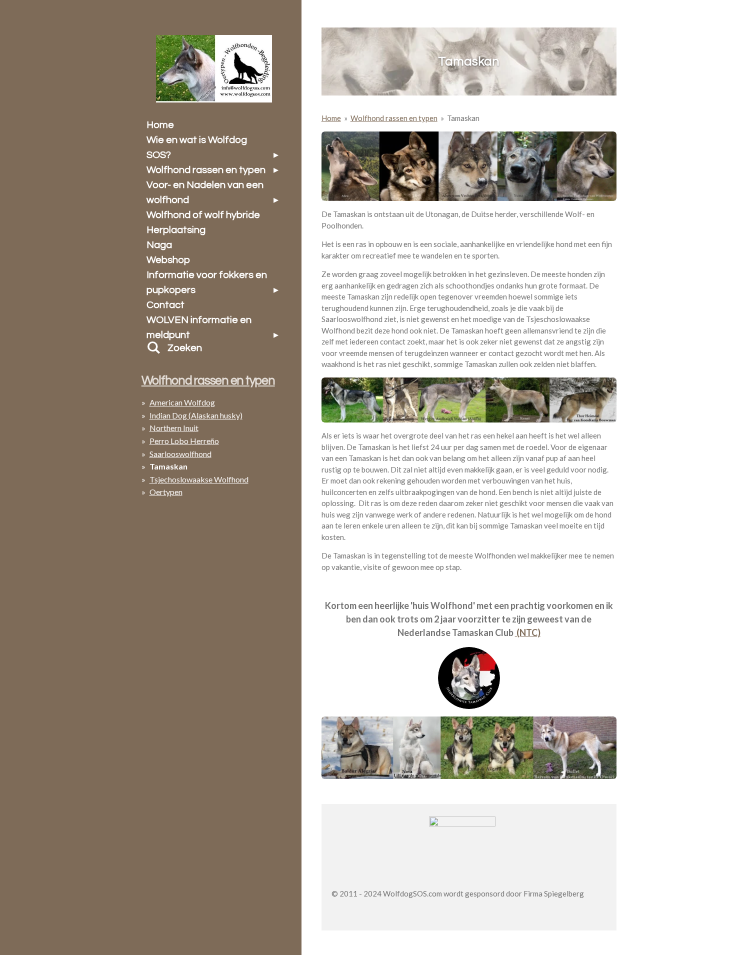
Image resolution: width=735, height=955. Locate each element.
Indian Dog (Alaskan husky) (196, 415)
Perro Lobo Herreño (184, 441)
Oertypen (166, 491)
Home (331, 118)
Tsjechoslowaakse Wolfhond (199, 479)
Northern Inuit (174, 427)
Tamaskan (463, 118)
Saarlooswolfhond (181, 453)
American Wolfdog (182, 402)
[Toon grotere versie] (469, 167)
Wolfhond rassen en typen (394, 118)
